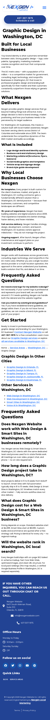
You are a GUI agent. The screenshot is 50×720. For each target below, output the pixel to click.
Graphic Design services (24, 338)
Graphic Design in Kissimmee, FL (24, 380)
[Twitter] (13, 665)
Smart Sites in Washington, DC (23, 402)
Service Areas (17, 347)
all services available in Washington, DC (23, 341)
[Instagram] (20, 665)
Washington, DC (36, 347)
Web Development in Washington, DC (27, 399)
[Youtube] (27, 665)
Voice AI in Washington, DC (21, 405)
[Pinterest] (34, 665)
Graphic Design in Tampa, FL (22, 373)
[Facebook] (6, 665)
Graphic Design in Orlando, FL (23, 367)
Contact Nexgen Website (28, 332)
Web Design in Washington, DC (23, 395)
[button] (44, 8)
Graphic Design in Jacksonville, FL (25, 376)
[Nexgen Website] (18, 7)
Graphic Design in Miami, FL (21, 370)
